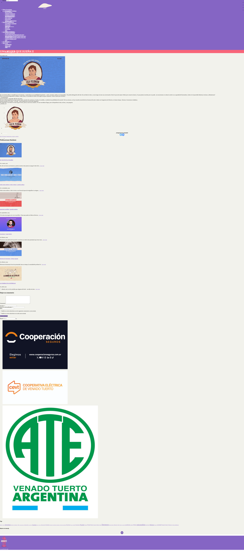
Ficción (82, 525)
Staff (6, 47)
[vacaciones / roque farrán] (122, 224)
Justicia (94, 525)
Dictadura (47, 525)
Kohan (97, 525)
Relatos (152, 525)
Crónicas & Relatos (10, 15)
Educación (7, 25)
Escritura (68, 525)
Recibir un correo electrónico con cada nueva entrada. (14, 313)
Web (1, 308)
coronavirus (26, 525)
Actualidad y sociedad (10, 23)
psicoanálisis (141, 525)
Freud (88, 525)
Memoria (115, 525)
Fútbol (91, 525)
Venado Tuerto (165, 525)
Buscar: (4, 0)
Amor (1, 525)
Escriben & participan (8, 22)
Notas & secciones (7, 9)
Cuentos (34, 525)
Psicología (7, 29)
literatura (105, 525)
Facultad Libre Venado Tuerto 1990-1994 (15, 37)
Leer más (42, 165)
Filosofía (7, 27)
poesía (131, 525)
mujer (13, 136)
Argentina (8, 525)
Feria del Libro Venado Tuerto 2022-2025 (15, 36)
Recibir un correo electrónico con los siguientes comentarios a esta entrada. (19, 311)
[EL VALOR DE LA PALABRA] (122, 150)
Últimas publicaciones (10, 20)
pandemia (127, 525)
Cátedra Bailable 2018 (10, 39)
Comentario (2, 303)
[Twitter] (121, 135)
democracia (43, 524)
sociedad (159, 525)
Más (6, 30)
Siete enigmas (8, 18)
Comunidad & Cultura (10, 11)
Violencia (170, 525)
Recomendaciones (9, 16)
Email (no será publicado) (6, 307)
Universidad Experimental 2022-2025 (14, 34)
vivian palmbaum (175, 525)
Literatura (7, 26)
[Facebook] (123, 135)
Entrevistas (8, 19)
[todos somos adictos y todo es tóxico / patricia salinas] (122, 175)
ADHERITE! (8, 44)
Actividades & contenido (9, 32)
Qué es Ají (5, 43)
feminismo (9, 136)
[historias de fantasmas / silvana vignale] (122, 249)
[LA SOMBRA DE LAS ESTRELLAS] (122, 273)
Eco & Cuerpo (8, 12)
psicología (148, 525)
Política (135, 525)
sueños (16, 136)
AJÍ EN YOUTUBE (10, 33)
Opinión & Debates (10, 13)
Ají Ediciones (6, 41)
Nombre (2, 305)
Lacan (100, 525)
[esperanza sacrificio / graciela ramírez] (122, 199)
